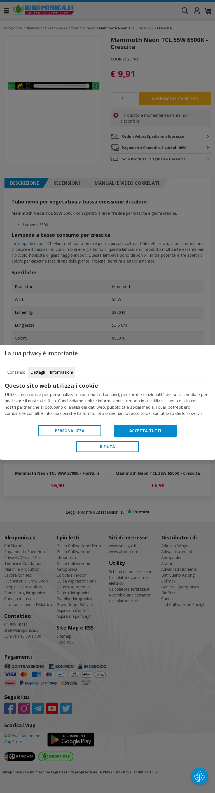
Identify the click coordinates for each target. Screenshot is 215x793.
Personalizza (70, 430)
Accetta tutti (145, 430)
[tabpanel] (107, 399)
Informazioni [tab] (61, 372)
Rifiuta (107, 446)
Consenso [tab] (16, 372)
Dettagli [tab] (38, 372)
